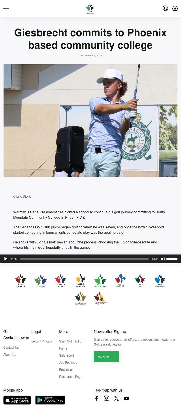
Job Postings (68, 362)
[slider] (172, 258)
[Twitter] (116, 398)
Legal (36, 331)
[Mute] (163, 259)
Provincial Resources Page (70, 373)
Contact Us (11, 347)
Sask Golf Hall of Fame (70, 344)
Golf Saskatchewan (16, 334)
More (63, 331)
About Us (9, 354)
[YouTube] (126, 398)
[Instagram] (106, 398)
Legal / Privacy (41, 341)
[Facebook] (96, 398)
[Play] (6, 259)
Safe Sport (66, 355)
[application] (90, 258)
